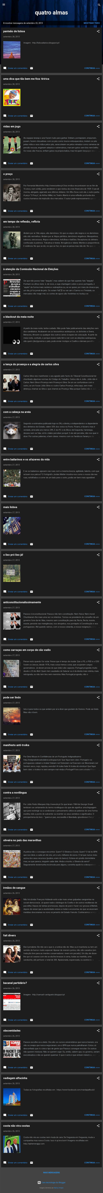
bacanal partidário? (15, 983)
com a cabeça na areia (17, 412)
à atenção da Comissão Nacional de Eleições (30, 269)
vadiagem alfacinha (15, 1078)
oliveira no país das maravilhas (22, 840)
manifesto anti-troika (16, 745)
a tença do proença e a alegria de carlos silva (31, 364)
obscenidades (12, 1030)
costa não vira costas (16, 1125)
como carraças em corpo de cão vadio (27, 650)
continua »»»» (92, 68)
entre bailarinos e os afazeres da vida (26, 459)
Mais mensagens (51, 1173)
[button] (98, 32)
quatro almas (51, 12)
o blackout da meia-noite (18, 316)
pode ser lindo (12, 697)
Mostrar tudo (92, 23)
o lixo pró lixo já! (13, 554)
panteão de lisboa (14, 31)
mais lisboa (10, 507)
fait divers (9, 935)
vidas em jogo (12, 126)
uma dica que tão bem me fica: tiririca (26, 78)
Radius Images (59, 1188)
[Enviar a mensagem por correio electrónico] (31, 69)
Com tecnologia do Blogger (53, 1182)
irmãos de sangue (14, 887)
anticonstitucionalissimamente (22, 602)
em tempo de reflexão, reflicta (21, 221)
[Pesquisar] (99, 5)
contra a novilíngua (15, 792)
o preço (8, 174)
